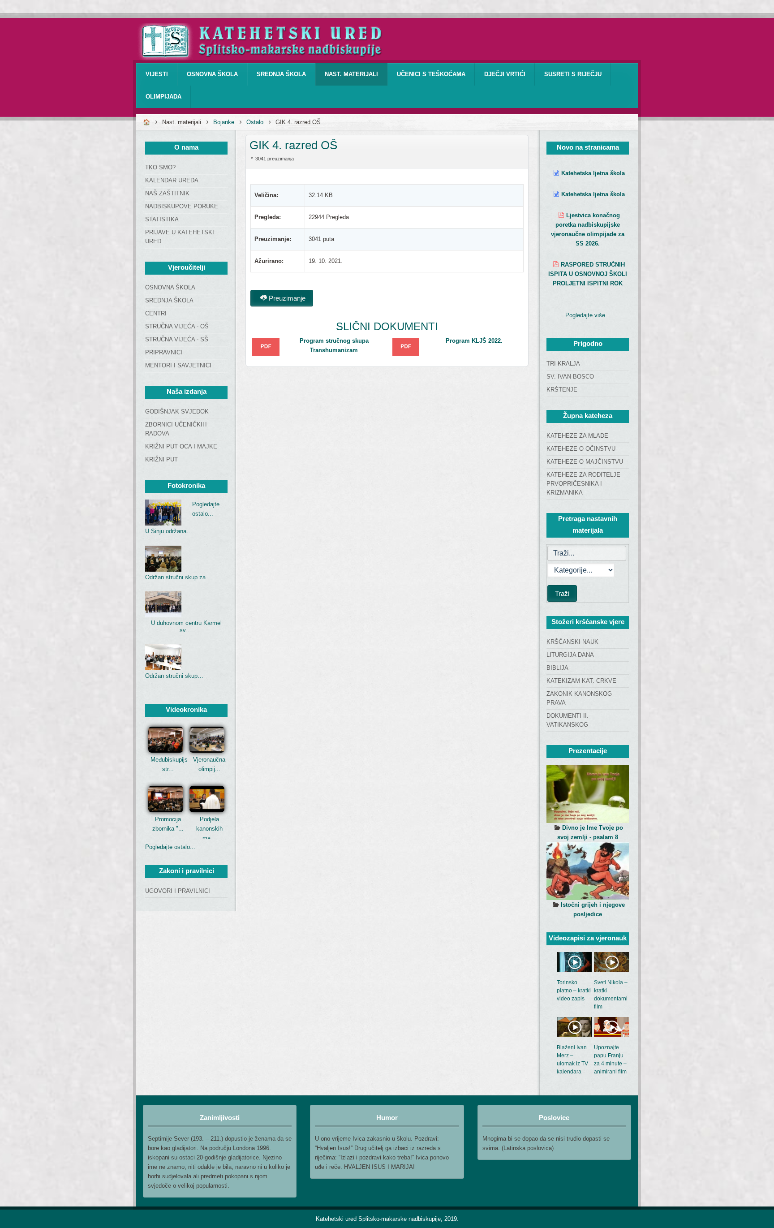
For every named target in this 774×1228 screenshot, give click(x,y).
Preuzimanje (286, 298)
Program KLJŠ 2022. (474, 340)
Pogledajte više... (588, 315)
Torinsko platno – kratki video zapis (574, 990)
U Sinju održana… (168, 531)
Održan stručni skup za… (178, 577)
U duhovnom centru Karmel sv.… (186, 626)
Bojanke (223, 122)
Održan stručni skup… (174, 675)
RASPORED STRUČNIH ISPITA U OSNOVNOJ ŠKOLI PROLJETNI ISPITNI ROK (587, 274)
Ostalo (254, 122)
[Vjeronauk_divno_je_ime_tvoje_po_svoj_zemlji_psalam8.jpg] (587, 794)
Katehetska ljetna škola (593, 173)
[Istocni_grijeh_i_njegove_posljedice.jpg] (587, 871)
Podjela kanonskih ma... (209, 828)
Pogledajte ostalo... (170, 847)
